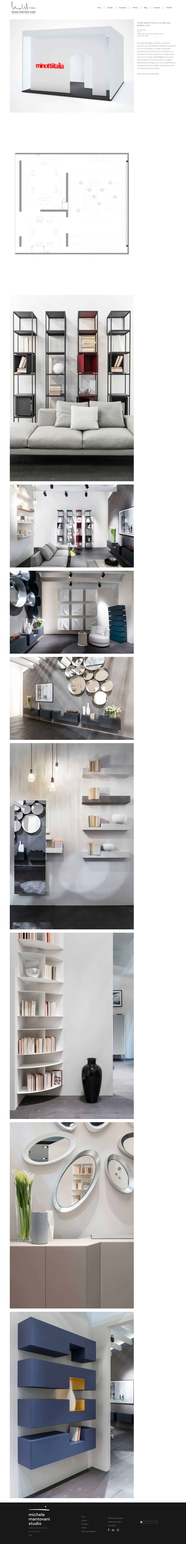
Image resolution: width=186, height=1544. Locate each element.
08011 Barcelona (34, 1533)
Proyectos (84, 1524)
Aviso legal (111, 1525)
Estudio (84, 1520)
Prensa (83, 1528)
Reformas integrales (88, 1531)
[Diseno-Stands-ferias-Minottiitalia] (72, 66)
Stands (149, 74)
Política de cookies (114, 1522)
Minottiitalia (159, 57)
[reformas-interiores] (72, 1215)
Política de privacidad (115, 1518)
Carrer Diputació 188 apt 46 (37, 1528)
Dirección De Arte (142, 74)
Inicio (83, 1517)
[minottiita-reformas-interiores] (72, 388)
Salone (150, 43)
